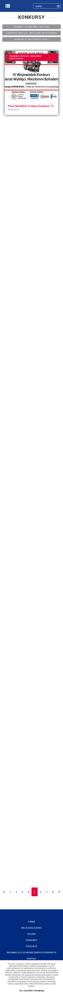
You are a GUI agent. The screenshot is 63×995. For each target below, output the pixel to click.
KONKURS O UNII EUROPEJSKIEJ (31, 39)
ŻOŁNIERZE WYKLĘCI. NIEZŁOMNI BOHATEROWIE (31, 33)
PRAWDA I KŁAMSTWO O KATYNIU (31, 26)
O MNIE (31, 921)
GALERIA (31, 933)
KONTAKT (31, 958)
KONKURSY (31, 940)
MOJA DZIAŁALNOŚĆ (31, 927)
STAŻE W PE (31, 946)
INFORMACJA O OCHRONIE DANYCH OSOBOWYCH (31, 952)
